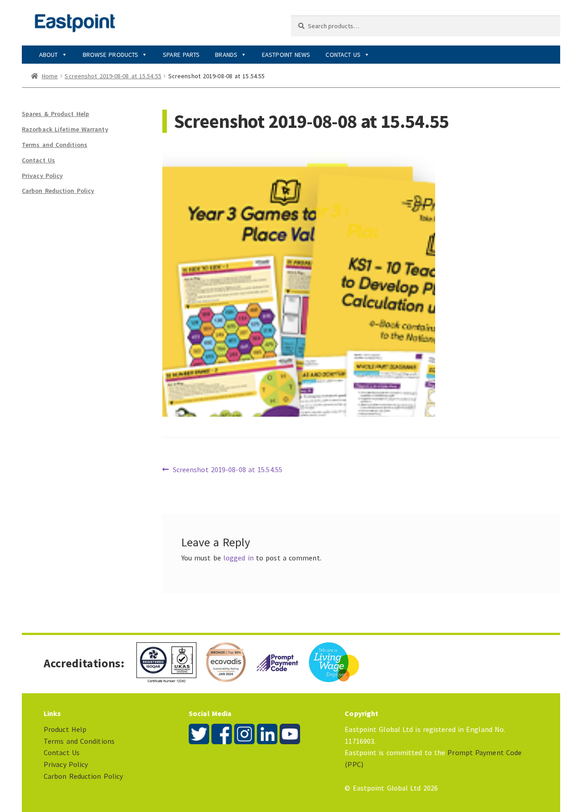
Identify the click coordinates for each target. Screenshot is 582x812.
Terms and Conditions (54, 145)
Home (50, 76)
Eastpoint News (286, 54)
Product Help (65, 729)
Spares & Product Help (55, 114)
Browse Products (111, 54)
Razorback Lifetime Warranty (65, 129)
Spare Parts (181, 54)
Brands (226, 54)
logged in (238, 557)
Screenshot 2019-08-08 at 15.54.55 (113, 76)
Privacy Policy (42, 175)
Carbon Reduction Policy (58, 191)
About (48, 54)
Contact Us (343, 54)
